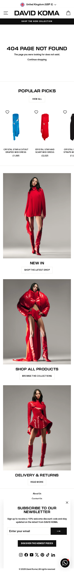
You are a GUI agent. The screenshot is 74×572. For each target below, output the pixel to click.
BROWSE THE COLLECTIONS (37, 376)
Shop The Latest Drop (37, 270)
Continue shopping (37, 60)
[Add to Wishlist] (7, 112)
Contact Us (37, 499)
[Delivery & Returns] (37, 428)
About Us (37, 494)
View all (37, 99)
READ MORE (37, 482)
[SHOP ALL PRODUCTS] (37, 322)
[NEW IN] (37, 216)
